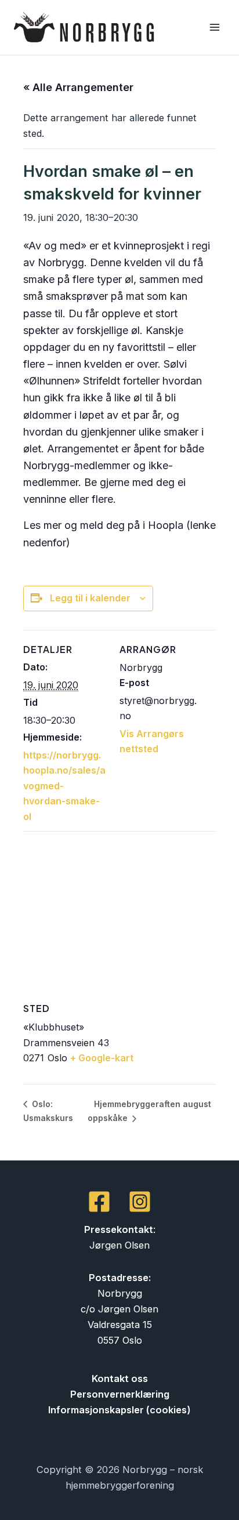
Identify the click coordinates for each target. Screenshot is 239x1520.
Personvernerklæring (119, 1394)
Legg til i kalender (90, 598)
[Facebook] (99, 1201)
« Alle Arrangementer (78, 87)
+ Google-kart (101, 1058)
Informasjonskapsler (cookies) (119, 1410)
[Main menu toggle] (214, 27)
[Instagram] (139, 1201)
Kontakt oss (120, 1378)
